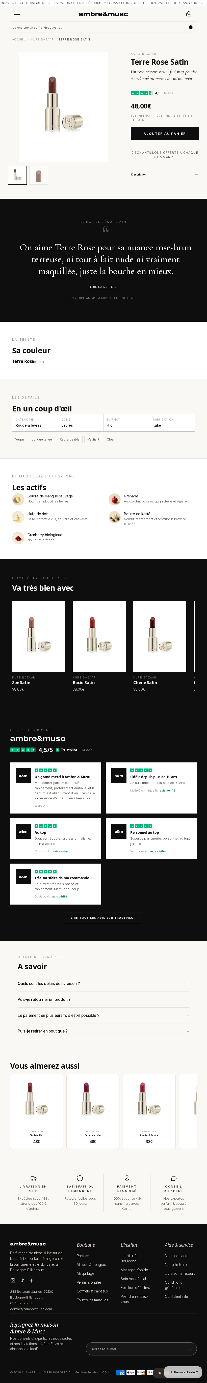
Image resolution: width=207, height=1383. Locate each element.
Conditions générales (173, 1285)
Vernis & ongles (89, 1282)
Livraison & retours (180, 1273)
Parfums (83, 1256)
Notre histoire (176, 1264)
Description (138, 174)
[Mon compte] (177, 14)
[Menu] (17, 14)
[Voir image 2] (38, 175)
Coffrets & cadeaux (92, 1291)
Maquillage (85, 1273)
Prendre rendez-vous (134, 1299)
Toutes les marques (92, 1300)
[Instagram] (12, 1280)
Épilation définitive (135, 1287)
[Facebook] (31, 1280)
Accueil (19, 39)
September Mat (93, 1135)
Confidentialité (176, 1296)
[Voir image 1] (17, 175)
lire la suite (101, 287)
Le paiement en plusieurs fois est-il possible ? (58, 1015)
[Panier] (188, 13)
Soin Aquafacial (133, 1279)
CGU (105, 1372)
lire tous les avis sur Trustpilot (103, 917)
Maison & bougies (91, 1264)
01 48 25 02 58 (21, 1303)
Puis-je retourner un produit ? (44, 999)
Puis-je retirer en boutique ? (42, 1031)
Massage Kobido (134, 1270)
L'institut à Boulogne (129, 1258)
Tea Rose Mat (36, 1135)
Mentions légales (86, 1372)
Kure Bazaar (42, 39)
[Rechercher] (191, 28)
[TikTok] (22, 1280)
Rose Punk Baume (149, 1135)
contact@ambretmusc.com (31, 1309)
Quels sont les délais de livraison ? (49, 983)
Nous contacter (177, 1256)
